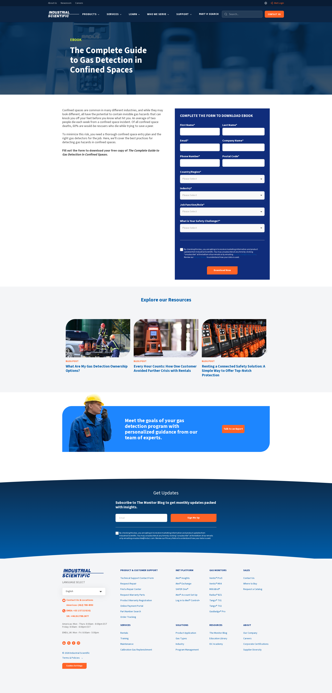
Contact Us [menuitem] (249, 578)
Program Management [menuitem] (187, 649)
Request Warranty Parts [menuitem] (132, 595)
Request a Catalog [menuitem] (252, 589)
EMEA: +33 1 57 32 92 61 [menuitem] (78, 610)
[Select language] (265, 3)
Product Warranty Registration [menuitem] (136, 600)
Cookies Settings (74, 665)
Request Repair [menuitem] (128, 583)
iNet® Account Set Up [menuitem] (186, 595)
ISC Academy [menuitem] (216, 644)
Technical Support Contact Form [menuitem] (137, 578)
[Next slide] (264, 350)
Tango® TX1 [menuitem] (215, 600)
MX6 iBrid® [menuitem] (214, 589)
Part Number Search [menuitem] (130, 611)
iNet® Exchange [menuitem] (183, 583)
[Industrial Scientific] (63, 14)
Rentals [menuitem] (124, 633)
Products (89, 14)
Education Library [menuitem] (218, 638)
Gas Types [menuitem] (181, 638)
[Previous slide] (67, 350)
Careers (79, 3)
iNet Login (279, 3)
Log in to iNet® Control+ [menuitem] (188, 600)
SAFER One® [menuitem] (182, 589)
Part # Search (209, 14)
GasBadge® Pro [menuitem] (217, 611)
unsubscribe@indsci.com (244, 254)
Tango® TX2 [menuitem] (215, 606)
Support (182, 14)
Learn (133, 14)
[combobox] (222, 179)
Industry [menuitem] (180, 644)
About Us (52, 3)
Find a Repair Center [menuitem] (130, 589)
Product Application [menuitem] (186, 633)
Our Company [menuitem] (250, 633)
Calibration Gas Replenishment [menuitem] (136, 649)
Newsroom (66, 3)
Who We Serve (156, 14)
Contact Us (274, 14)
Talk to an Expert (233, 429)
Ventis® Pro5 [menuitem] (215, 578)
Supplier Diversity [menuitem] (252, 649)
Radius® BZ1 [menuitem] (215, 595)
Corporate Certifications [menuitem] (256, 644)
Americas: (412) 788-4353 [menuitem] (79, 605)
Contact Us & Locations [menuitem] (79, 600)
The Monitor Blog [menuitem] (218, 633)
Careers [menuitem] (247, 638)
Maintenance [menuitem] (126, 644)
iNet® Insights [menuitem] (183, 578)
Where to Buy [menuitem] (250, 583)
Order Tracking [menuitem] (128, 617)
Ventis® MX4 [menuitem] (215, 583)
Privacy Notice (200, 257)
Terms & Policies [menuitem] (71, 658)
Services (113, 14)
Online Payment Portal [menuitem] (131, 606)
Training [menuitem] (124, 638)
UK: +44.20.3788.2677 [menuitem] (77, 616)
